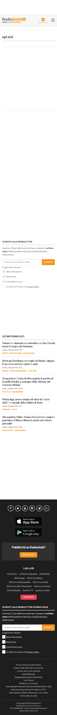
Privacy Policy (33, 286)
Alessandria (28, 353)
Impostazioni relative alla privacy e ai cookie (28, 692)
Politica (6, 392)
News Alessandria (14, 271)
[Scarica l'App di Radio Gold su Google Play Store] (28, 532)
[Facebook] (11, 508)
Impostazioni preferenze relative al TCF (28, 689)
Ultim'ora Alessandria (20, 582)
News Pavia (11, 276)
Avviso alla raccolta (28, 695)
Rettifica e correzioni (28, 683)
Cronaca (6, 409)
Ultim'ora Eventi (42, 586)
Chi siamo (12, 574)
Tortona (32, 371)
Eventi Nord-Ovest (14, 281)
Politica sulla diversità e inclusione (28, 668)
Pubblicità (44, 574)
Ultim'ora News (35, 578)
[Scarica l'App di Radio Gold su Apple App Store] (28, 521)
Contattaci (28, 597)
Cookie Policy (35, 664)
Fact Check (28, 680)
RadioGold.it (36, 703)
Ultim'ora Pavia (40, 582)
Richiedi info (28, 555)
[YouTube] (25, 508)
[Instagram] (32, 508)
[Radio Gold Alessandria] (14, 19)
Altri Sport (7, 430)
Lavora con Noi (42, 590)
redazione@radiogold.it (38, 708)
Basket (5, 371)
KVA (36, 711)
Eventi (5, 353)
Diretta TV (28, 590)
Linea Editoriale (28, 674)
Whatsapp (19, 578)
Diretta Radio (13, 590)
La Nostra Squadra (28, 574)
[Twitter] (18, 508)
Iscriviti (48, 262)
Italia (14, 409)
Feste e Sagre (15, 353)
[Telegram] (39, 508)
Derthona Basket (18, 371)
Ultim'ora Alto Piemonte (19, 586)
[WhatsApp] (46, 508)
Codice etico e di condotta (28, 671)
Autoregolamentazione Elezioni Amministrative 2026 (28, 686)
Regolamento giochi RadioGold (28, 677)
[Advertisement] (28, 79)
